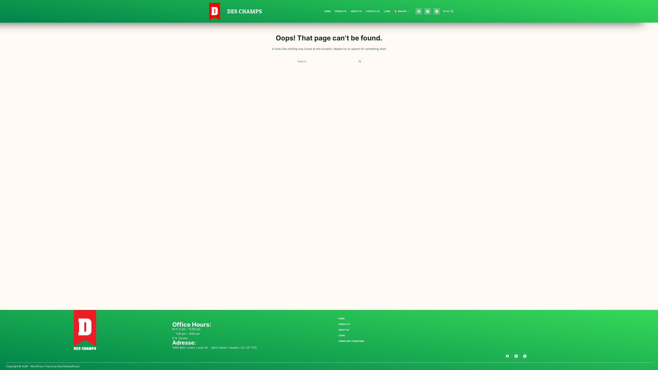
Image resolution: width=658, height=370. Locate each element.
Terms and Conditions (351, 341)
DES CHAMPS (244, 11)
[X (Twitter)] (427, 11)
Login (387, 11)
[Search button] (359, 61)
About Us (356, 11)
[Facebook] (419, 11)
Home (327, 11)
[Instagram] (437, 11)
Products (340, 11)
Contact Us (373, 11)
